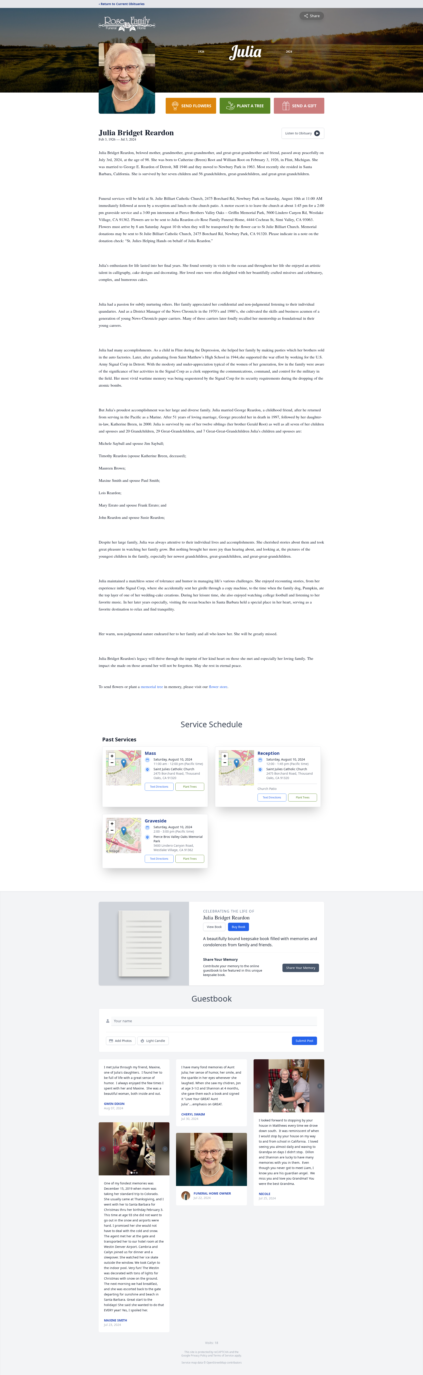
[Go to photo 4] (293, 1110)
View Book (214, 927)
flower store (218, 686)
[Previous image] (103, 1149)
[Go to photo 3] (137, 1173)
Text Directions (159, 787)
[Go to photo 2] (134, 1173)
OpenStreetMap (216, 1362)
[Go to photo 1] (131, 1173)
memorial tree (152, 686)
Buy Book (238, 927)
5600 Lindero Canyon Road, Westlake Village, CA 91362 (174, 847)
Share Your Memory (300, 968)
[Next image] (165, 1149)
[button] (123, 763)
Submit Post (304, 1041)
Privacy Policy (199, 1355)
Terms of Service (223, 1355)
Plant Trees (190, 787)
